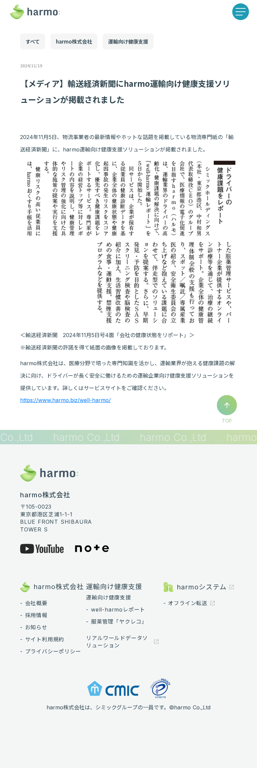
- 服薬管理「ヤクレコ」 (116, 621)
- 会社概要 (34, 603)
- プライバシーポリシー (50, 651)
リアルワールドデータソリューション (117, 642)
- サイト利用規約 (42, 639)
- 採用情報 (34, 615)
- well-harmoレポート (115, 609)
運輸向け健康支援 (128, 41)
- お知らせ (34, 627)
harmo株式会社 (74, 41)
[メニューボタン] (240, 11)
